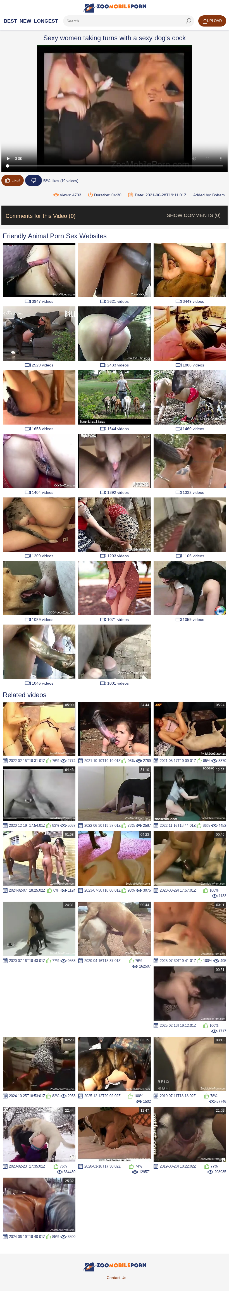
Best (10, 21)
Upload (214, 21)
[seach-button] (188, 21)
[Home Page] (114, 8)
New (25, 21)
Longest (46, 21)
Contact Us (116, 1277)
